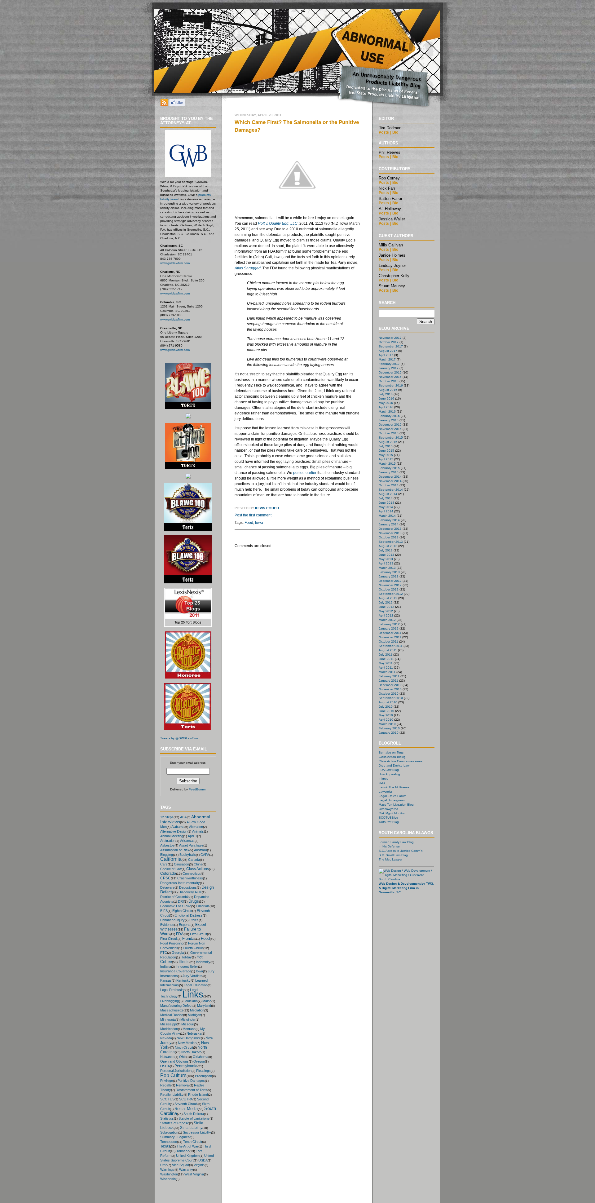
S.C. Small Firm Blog (393, 855)
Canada (194, 859)
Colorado (168, 873)
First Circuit (169, 938)
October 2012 (389, 589)
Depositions (188, 887)
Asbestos (167, 845)
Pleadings (203, 1071)
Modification (169, 1029)
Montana (189, 1029)
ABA (183, 817)
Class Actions (197, 869)
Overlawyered (388, 809)
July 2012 (386, 602)
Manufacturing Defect (176, 1005)
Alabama (177, 827)
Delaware (167, 887)
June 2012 (386, 606)
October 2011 (388, 641)
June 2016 (386, 398)
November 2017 (390, 337)
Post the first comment (253, 515)
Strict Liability (191, 1128)
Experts (185, 925)
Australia (200, 850)
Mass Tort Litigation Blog (396, 804)
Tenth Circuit (192, 1141)
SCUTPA (185, 1099)
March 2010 (387, 724)
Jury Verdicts (192, 976)
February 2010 (389, 728)
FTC (163, 952)
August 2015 (388, 442)
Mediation (197, 1010)
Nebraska (194, 1033)
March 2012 (387, 619)
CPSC (165, 878)
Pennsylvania (185, 1066)
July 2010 (386, 706)
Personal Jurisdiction (176, 1071)
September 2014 (391, 489)
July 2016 (386, 394)
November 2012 (390, 585)
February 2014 (389, 520)
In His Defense (389, 846)
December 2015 (390, 424)
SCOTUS (167, 1099)
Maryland (204, 1005)
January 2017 (389, 368)
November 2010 (390, 689)
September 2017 (391, 346)
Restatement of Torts (191, 1090)
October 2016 (389, 381)
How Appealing (389, 774)
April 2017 (386, 355)
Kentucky (183, 980)
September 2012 (391, 593)
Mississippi (168, 1024)
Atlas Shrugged (248, 268)
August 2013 (388, 546)
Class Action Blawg (392, 757)
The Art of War (187, 1146)
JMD (382, 783)
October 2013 (389, 537)
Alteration (196, 827)
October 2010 (389, 693)
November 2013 (390, 533)
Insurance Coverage (175, 971)
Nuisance (167, 1057)
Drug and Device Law (394, 765)
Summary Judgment (175, 1137)
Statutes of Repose (174, 1123)
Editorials (202, 906)
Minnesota (168, 1019)
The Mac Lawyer (390, 859)
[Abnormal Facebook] (177, 104)
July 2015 (386, 446)
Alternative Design (173, 831)
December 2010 (390, 685)
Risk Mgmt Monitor (392, 813)
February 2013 (389, 572)
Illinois (183, 962)
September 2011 (391, 646)
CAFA (205, 854)
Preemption (203, 1076)
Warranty (186, 1169)
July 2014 (386, 498)
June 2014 (386, 502)
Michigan (194, 1015)
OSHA (165, 1066)
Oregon (199, 1061)
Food (205, 938)
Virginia (199, 1165)
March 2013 (387, 567)
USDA (203, 1160)
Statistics (167, 1118)
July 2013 (386, 550)
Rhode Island (198, 1094)
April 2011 (386, 667)
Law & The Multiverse (394, 787)
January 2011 (388, 680)
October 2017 (389, 342)
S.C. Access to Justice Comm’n (401, 850)
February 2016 (389, 416)
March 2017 (387, 359)
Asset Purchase (191, 845)
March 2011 (387, 672)
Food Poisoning (171, 943)
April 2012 (386, 615)
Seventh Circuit (185, 1104)
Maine (206, 1001)
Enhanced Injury (172, 920)
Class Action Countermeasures (400, 761)
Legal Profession (172, 990)
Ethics (194, 920)
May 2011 (386, 663)
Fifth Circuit (198, 934)
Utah (163, 1165)
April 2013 (386, 563)
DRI (181, 901)
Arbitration (167, 841)
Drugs (193, 901)
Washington (169, 1174)
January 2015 (389, 472)
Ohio (182, 1057)
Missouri (187, 1024)
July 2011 (385, 654)
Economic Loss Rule (175, 906)
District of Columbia (174, 897)
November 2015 (390, 429)
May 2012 (386, 611)
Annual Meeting (171, 836)
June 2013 (386, 554)
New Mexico (187, 1043)
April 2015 (386, 459)
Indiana (165, 966)
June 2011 (386, 659)
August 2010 (388, 702)
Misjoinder (188, 1019)
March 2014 (387, 515)
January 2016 (389, 420)
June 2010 (386, 711)
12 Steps (167, 817)
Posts (384, 132)
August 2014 (388, 494)
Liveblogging (169, 1001)
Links (192, 994)
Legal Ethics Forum (392, 796)
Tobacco (182, 1151)
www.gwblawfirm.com (175, 263)
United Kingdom (188, 1155)
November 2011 (390, 637)
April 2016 (386, 407)
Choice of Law (171, 869)
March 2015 (387, 463)
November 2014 (390, 481)
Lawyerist (385, 791)
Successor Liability (197, 1132)
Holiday (186, 957)
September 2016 (391, 385)
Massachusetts (171, 1010)
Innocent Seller (187, 966)
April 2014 (386, 511)
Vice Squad (180, 1165)
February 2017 (389, 363)
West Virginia (194, 1174)
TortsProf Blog (389, 822)
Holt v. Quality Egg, (278, 223)
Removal (182, 1085)
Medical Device (171, 1015)
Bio (395, 132)
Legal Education (196, 985)
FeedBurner (197, 789)
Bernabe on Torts (391, 752)
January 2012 (389, 628)
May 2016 (386, 403)
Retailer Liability (171, 1094)
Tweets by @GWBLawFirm (179, 738)
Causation (181, 864)
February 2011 (389, 676)
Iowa (199, 971)
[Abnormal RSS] (164, 104)
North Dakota (191, 1052)
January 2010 (389, 732)
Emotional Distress (188, 915)
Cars (164, 864)
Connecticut (192, 873)
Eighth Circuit (182, 911)
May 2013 (386, 559)
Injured (384, 778)
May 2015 (386, 455)
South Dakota (193, 1114)
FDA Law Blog (389, 770)
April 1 (192, 836)
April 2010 (386, 719)
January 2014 (389, 524)
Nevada (166, 1038)
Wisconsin (168, 1179)
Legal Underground (393, 800)
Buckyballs (187, 854)
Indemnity (203, 962)
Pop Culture (173, 1075)
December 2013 (390, 528)
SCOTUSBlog (388, 817)
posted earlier (304, 473)
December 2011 (390, 633)
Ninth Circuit (184, 1047)
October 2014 (389, 485)
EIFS (164, 911)
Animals (198, 831)
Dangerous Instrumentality (180, 883)
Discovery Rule (190, 892)
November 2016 (390, 376)
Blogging (166, 854)
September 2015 (391, 437)
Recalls (165, 1085)
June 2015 (386, 450)
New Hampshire (189, 1038)
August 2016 (388, 389)
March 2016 (387, 411)
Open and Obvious (174, 1061)
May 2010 (386, 715)
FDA (179, 934)
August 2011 (388, 650)
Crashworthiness (190, 878)
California (171, 859)
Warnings (167, 1169)
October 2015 (389, 433)
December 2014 (390, 476)
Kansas (166, 980)
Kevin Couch (267, 508)
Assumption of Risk (174, 850)
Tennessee (168, 1141)
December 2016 (390, 372)
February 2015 (389, 468)
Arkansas (187, 841)
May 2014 (386, 507)
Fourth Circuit (193, 948)
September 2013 (391, 541)
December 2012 (390, 580)
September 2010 (391, 698)
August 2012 (388, 598)
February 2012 (389, 624)
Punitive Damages (191, 1080)
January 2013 (389, 576)
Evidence (167, 925)
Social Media (186, 1108)
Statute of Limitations (193, 1118)
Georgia (178, 952)
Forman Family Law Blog (396, 842)
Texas (165, 1146)
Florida (188, 938)
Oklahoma (200, 1057)
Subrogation (169, 1132)
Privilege (166, 1080)
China (198, 864)
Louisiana (190, 1001)
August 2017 (388, 350)
